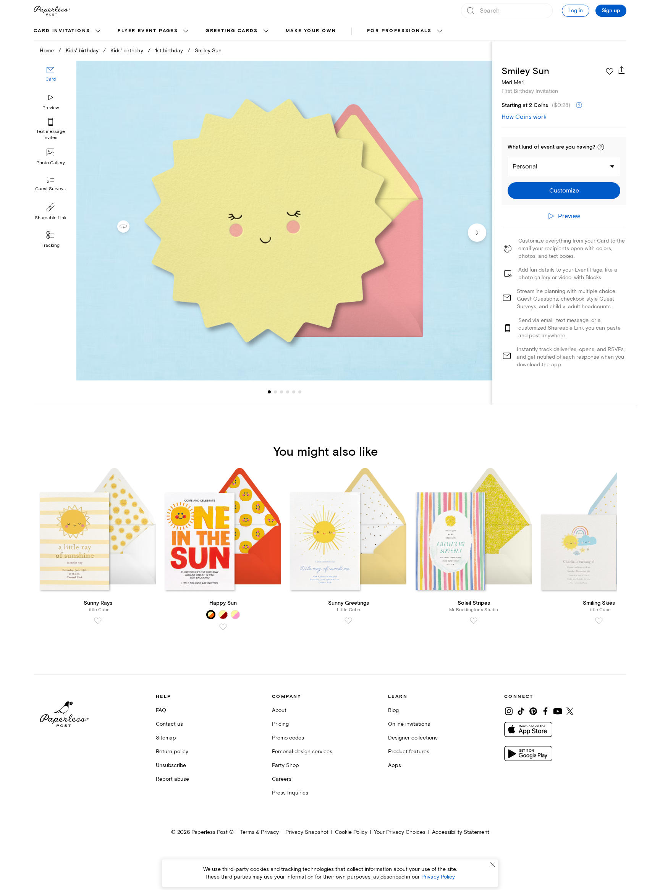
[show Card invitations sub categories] (97, 31)
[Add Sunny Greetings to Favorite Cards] (348, 620)
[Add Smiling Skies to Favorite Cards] (598, 620)
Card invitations (62, 31)
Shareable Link (50, 218)
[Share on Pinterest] (533, 711)
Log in (575, 10)
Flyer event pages (148, 31)
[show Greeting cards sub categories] (265, 31)
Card (50, 79)
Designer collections (413, 738)
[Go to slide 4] (281, 391)
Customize (564, 190)
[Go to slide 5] (287, 391)
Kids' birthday (82, 50)
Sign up (611, 10)
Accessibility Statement (460, 832)
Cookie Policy (351, 832)
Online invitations (409, 724)
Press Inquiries (290, 793)
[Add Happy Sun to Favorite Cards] (223, 626)
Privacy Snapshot (306, 832)
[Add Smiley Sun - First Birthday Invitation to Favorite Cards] (609, 71)
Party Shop (285, 765)
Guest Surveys (50, 189)
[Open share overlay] (621, 69)
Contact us (169, 724)
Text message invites (50, 135)
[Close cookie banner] (492, 864)
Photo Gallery (50, 163)
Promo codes (288, 738)
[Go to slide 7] (299, 391)
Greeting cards (231, 31)
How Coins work (524, 117)
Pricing (280, 724)
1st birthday (169, 50)
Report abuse (172, 779)
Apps (394, 765)
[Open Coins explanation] (579, 105)
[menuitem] (68, 31)
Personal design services (302, 751)
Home (47, 50)
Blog (393, 710)
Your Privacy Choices (399, 832)
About (279, 710)
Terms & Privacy (259, 832)
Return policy (172, 751)
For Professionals (399, 31)
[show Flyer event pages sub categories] (185, 31)
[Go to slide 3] (275, 391)
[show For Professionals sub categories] (439, 31)
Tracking (51, 245)
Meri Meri (512, 82)
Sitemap (166, 738)
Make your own (311, 31)
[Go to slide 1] (269, 391)
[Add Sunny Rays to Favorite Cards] (97, 620)
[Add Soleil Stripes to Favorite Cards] (473, 620)
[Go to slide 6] (293, 391)
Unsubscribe (171, 765)
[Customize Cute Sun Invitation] (284, 220)
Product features (408, 751)
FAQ (161, 710)
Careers (281, 779)
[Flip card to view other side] (129, 226)
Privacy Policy (438, 877)
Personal (525, 166)
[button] (601, 147)
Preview (50, 108)
